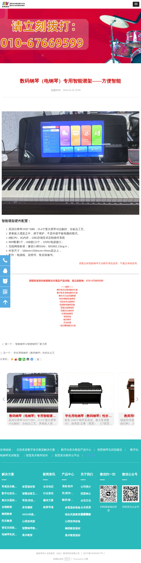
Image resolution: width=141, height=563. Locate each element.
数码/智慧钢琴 (69, 500)
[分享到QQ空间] (12, 359)
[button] (136, 4)
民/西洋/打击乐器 (69, 493)
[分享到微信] (24, 359)
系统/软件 (67, 486)
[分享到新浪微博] (16, 359)
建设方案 (48, 500)
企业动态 (48, 486)
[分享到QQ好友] (27, 359)
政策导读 (48, 507)
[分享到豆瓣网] (20, 359)
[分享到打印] (31, 359)
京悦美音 (89, 455)
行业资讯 (48, 493)
